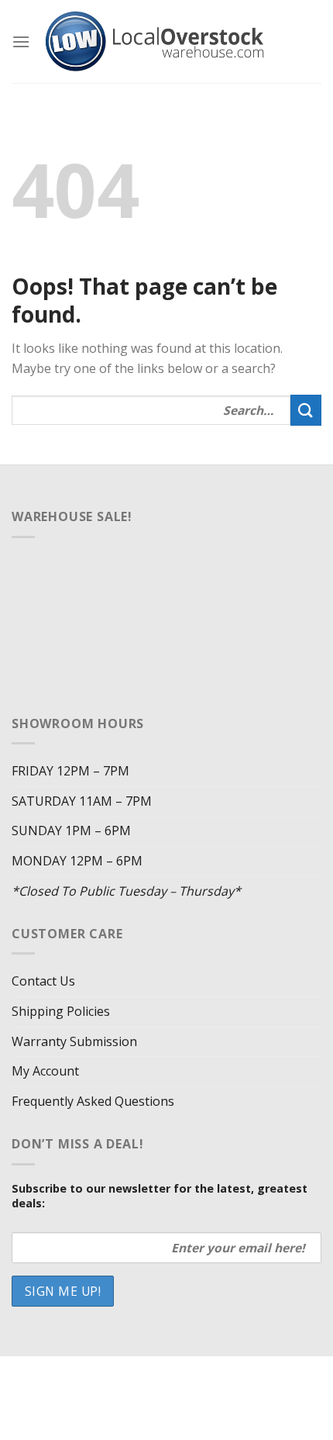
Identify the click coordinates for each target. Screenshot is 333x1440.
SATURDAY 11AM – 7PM (82, 801)
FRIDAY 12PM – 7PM (70, 770)
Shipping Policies (61, 1011)
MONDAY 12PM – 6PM (77, 860)
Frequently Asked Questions (93, 1101)
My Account (45, 1070)
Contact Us (43, 980)
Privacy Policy (232, 1383)
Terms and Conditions (168, 1395)
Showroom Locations (123, 1383)
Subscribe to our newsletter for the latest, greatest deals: (159, 1195)
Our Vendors (224, 1373)
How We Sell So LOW (123, 1373)
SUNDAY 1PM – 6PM (71, 830)
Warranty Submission (74, 1041)
